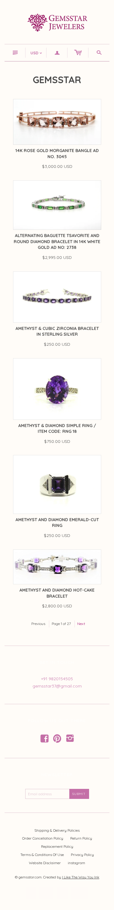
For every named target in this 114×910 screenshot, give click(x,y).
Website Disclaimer (45, 863)
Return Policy (81, 838)
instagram (76, 863)
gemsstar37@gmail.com (57, 686)
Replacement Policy (57, 846)
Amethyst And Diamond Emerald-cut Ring (57, 522)
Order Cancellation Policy (42, 838)
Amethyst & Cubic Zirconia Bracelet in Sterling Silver (57, 331)
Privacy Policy (82, 854)
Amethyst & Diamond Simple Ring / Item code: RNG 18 (57, 428)
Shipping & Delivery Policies (57, 830)
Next (81, 623)
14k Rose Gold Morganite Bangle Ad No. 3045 (57, 153)
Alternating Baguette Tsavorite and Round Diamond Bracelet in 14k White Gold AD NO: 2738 (57, 241)
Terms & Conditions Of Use (42, 854)
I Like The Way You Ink (80, 877)
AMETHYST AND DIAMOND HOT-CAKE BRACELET (57, 593)
